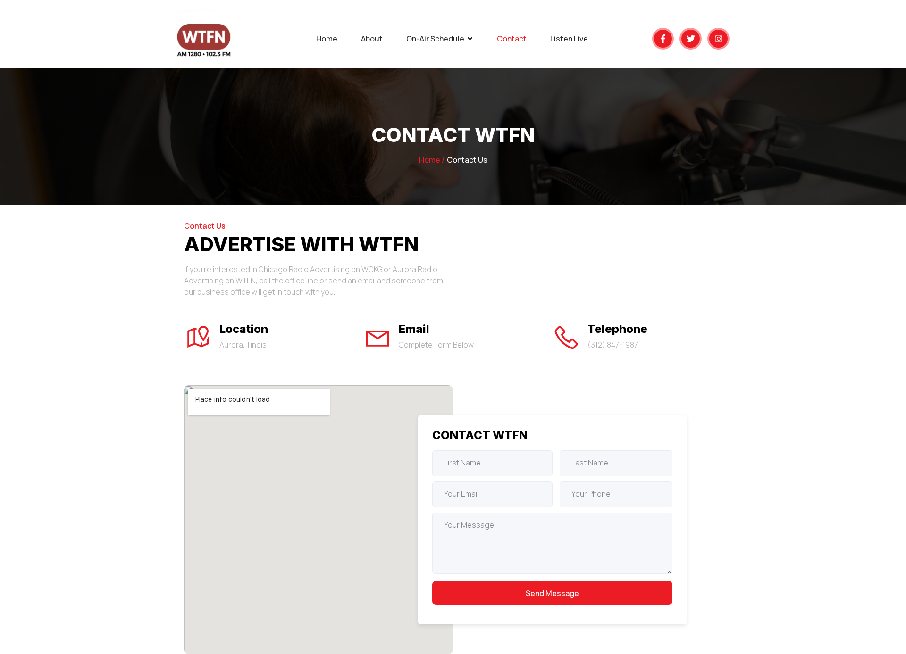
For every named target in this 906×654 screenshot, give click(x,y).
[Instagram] (718, 39)
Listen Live (569, 38)
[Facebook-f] (663, 39)
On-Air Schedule (435, 38)
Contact (512, 38)
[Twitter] (691, 39)
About (372, 38)
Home (326, 38)
